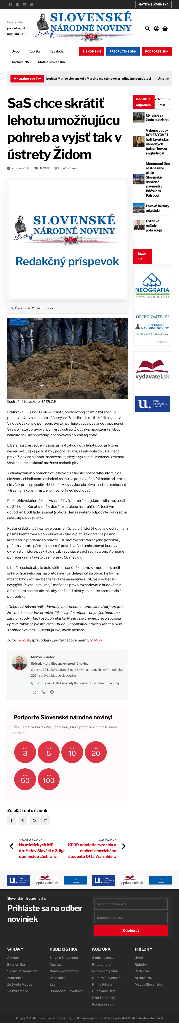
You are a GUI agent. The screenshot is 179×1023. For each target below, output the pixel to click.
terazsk (45, 168)
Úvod (16, 51)
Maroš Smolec (43, 657)
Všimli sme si (17, 991)
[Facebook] (51, 691)
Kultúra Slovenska (106, 978)
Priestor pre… (102, 965)
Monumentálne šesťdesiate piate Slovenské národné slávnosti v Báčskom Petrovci (158, 179)
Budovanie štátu (104, 991)
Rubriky (34, 51)
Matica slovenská (51, 62)
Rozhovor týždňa (105, 971)
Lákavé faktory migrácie (157, 208)
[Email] (34, 691)
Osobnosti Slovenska (66, 991)
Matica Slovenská (153, 4)
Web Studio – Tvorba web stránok (142, 1018)
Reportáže (57, 978)
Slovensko (15, 958)
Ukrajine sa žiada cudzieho (157, 117)
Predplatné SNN (123, 51)
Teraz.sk (23, 640)
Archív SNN (20, 62)
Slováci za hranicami (22, 971)
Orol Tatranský (103, 998)
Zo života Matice (19, 984)
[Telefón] (43, 691)
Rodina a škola (103, 1004)
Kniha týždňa (102, 984)
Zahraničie (15, 978)
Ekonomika (16, 965)
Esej (53, 984)
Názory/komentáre (64, 971)
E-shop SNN (92, 51)
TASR (97, 640)
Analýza (56, 965)
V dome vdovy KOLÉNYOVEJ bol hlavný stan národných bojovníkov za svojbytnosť (157, 141)
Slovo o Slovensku (64, 958)
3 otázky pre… (103, 958)
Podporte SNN (157, 51)
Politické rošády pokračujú (154, 225)
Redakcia (56, 51)
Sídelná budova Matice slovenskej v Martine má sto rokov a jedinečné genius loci (86, 78)
